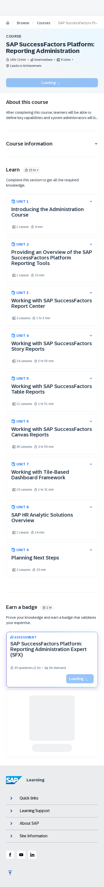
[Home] (7, 23)
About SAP (29, 823)
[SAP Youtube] (21, 855)
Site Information (33, 836)
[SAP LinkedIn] (32, 855)
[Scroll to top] (10, 873)
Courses (43, 23)
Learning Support (35, 811)
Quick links (29, 798)
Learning (35, 780)
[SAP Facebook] (10, 855)
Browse (23, 23)
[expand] (91, 201)
